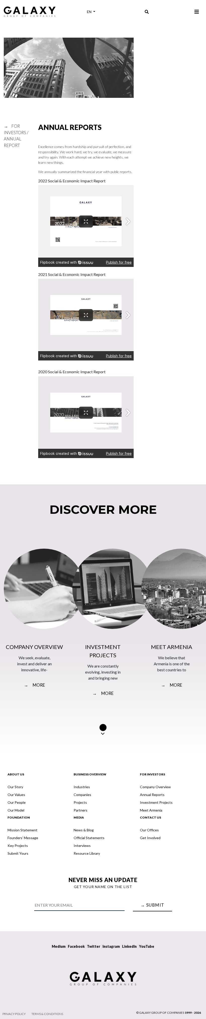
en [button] (89, 12)
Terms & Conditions (47, 1014)
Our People (17, 802)
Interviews (82, 845)
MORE (34, 685)
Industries (82, 787)
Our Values (16, 794)
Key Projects (18, 845)
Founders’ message (23, 838)
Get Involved (150, 838)
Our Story (15, 787)
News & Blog (84, 830)
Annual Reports (152, 794)
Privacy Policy (14, 1014)
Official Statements (89, 838)
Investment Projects (156, 802)
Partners (80, 810)
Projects (80, 802)
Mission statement (22, 830)
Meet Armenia (151, 810)
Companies (82, 794)
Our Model (16, 810)
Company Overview (155, 787)
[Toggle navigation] (196, 12)
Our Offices (149, 830)
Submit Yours (18, 853)
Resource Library (87, 853)
